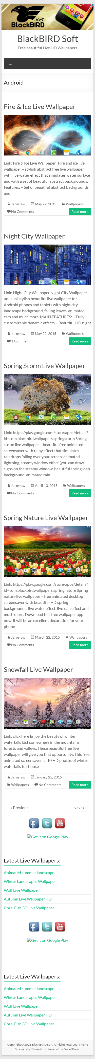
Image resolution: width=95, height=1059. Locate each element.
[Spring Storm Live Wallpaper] (47, 376)
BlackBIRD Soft (47, 38)
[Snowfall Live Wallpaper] (47, 680)
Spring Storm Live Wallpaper (44, 366)
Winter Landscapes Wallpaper (30, 881)
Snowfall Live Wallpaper (38, 669)
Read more (79, 211)
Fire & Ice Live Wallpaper (39, 106)
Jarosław (18, 204)
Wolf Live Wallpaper (21, 890)
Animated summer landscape (29, 872)
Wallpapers (75, 204)
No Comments (22, 211)
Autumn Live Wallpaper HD (28, 898)
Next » (79, 807)
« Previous (19, 807)
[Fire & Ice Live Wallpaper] (47, 117)
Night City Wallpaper (34, 236)
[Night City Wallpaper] (47, 247)
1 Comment (20, 341)
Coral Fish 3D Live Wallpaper (29, 907)
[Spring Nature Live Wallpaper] (47, 528)
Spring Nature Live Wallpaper (46, 518)
